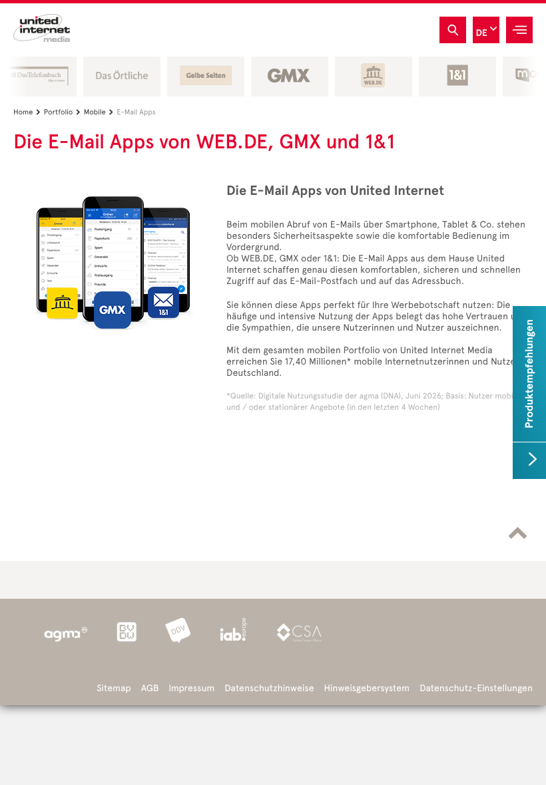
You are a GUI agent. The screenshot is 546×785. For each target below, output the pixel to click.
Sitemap (114, 688)
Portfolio (62, 112)
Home (27, 112)
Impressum (191, 688)
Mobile (98, 112)
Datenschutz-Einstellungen (476, 688)
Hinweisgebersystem (367, 688)
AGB (150, 688)
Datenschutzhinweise (269, 688)
